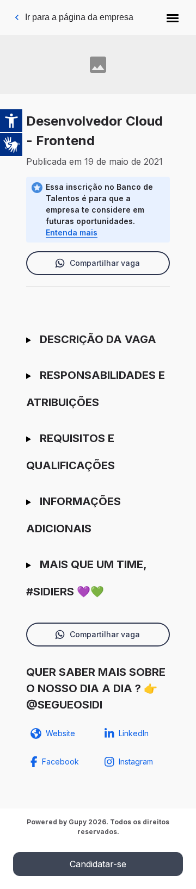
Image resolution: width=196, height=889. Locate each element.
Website (60, 733)
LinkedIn (134, 733)
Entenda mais (71, 232)
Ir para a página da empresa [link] (79, 17)
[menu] (172, 17)
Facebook (60, 761)
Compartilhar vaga (105, 263)
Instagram (136, 761)
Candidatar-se (98, 864)
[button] (172, 17)
